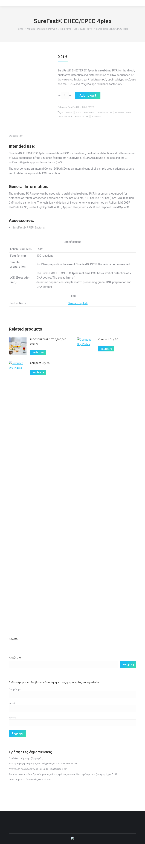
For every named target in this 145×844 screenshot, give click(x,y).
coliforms (68, 112)
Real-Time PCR (65, 116)
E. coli (78, 112)
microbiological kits (123, 112)
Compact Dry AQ (40, 363)
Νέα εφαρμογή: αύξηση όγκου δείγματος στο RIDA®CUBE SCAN (43, 763)
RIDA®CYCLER (81, 116)
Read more (106, 349)
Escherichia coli (105, 112)
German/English (78, 303)
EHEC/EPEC (89, 112)
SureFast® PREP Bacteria (28, 227)
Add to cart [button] (38, 352)
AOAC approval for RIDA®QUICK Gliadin (30, 779)
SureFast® (73, 107)
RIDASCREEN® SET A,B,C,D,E (48, 339)
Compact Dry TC (108, 339)
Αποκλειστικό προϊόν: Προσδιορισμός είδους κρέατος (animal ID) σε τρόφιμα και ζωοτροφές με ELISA (63, 774)
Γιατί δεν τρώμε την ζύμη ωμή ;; (26, 758)
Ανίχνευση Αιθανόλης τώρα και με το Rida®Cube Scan (38, 768)
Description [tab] (16, 135)
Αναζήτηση (15, 657)
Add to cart (88, 95)
